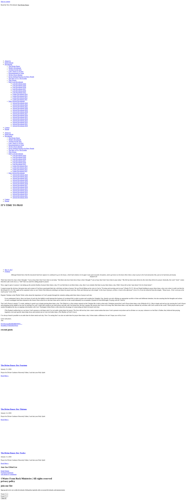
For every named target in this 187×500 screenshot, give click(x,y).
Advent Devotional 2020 (20, 108)
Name (3, 494)
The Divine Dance (14, 66)
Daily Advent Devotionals (17, 101)
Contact (7, 127)
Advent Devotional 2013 (20, 120)
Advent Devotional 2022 (20, 105)
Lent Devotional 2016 (19, 91)
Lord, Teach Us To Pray (16, 71)
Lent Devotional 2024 (19, 84)
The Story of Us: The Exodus (18, 78)
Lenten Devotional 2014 (19, 94)
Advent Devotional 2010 (20, 126)
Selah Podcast (9, 63)
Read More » (5, 376)
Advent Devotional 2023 (20, 103)
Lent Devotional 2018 (19, 87)
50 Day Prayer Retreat (15, 75)
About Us (8, 61)
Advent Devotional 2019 (20, 110)
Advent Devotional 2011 (20, 124)
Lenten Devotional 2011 (19, 99)
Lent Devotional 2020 (19, 85)
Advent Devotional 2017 (20, 113)
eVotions (7, 271)
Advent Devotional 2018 (20, 112)
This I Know (12, 80)
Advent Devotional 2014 (20, 119)
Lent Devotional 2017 (19, 89)
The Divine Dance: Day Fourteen (14, 365)
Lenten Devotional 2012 (19, 98)
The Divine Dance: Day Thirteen (14, 409)
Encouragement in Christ (16, 73)
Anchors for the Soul (15, 70)
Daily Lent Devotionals (16, 82)
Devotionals (8, 64)
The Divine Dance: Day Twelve (13, 453)
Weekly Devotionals (15, 68)
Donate (7, 129)
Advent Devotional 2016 (20, 115)
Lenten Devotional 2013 (19, 96)
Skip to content (5, 1)
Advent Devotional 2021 (20, 106)
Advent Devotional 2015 (20, 117)
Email (3, 496)
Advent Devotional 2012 (20, 122)
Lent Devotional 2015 (19, 92)
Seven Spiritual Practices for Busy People (21, 77)
